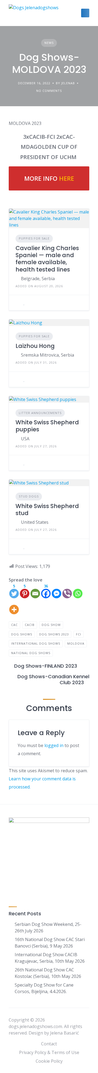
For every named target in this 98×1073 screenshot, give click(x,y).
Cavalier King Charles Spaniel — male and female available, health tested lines (47, 258)
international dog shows (35, 643)
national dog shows (30, 653)
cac (14, 625)
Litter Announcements (40, 413)
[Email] (35, 591)
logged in (53, 745)
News (49, 43)
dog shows (21, 634)
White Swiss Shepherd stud (47, 509)
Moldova (75, 643)
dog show (51, 625)
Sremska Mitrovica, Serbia (47, 355)
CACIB (30, 625)
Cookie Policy (49, 1061)
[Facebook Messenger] (56, 591)
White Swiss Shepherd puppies (47, 425)
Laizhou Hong (35, 346)
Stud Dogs (29, 496)
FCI (78, 634)
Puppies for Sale (34, 238)
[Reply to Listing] (17, 302)
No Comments (49, 91)
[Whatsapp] (77, 591)
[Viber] (67, 591)
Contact (49, 1044)
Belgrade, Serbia (38, 279)
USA (25, 439)
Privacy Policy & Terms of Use (49, 1052)
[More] (14, 606)
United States (34, 522)
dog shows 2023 (54, 634)
